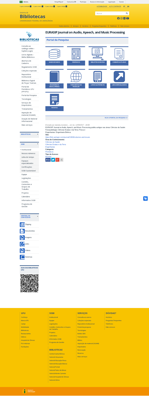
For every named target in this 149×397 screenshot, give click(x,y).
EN (128, 6)
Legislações (26, 178)
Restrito (48, 157)
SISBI (23, 144)
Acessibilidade (102, 6)
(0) (48, 160)
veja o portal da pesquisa (115, 118)
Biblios (80, 340)
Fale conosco (124, 26)
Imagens (28, 237)
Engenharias (50, 147)
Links (27, 244)
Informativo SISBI (29, 200)
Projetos (25, 193)
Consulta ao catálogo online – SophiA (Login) (28, 48)
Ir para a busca (49, 6)
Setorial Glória (54, 380)
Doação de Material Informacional (29, 120)
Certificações (27, 167)
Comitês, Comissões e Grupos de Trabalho (27, 185)
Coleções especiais (29, 70)
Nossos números (28, 153)
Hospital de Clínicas (28, 340)
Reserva (80, 353)
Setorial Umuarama (56, 357)
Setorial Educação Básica (58, 364)
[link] (29, 144)
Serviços (75, 26)
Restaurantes (26, 334)
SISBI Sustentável (29, 170)
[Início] (29, 37)
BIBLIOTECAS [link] (25, 134)
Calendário (26, 196)
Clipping (28, 224)
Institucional (26, 149)
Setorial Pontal (54, 367)
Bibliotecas (25, 330)
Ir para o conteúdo (25, 6)
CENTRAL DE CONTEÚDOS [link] (25, 216)
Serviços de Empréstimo (26, 104)
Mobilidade (25, 327)
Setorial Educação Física (57, 360)
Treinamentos (27, 109)
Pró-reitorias (25, 343)
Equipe (24, 174)
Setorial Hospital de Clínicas (59, 377)
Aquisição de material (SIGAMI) (29, 113)
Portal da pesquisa (84, 327)
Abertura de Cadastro (26, 62)
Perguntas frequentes (99, 26)
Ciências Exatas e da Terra (55, 144)
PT (124, 6)
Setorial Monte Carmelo (57, 373)
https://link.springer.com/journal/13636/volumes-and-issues (67, 137)
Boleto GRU (82, 334)
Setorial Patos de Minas (57, 370)
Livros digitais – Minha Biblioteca (28, 55)
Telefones (113, 26)
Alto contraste (115, 6)
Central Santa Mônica (56, 354)
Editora (23, 337)
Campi (23, 324)
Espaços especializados (27, 162)
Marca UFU (25, 320)
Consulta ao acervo (84, 317)
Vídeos (27, 250)
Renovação (82, 350)
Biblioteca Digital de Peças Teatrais (29, 81)
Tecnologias (26, 99)
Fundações (25, 347)
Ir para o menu (38, 6)
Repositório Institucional (26, 75)
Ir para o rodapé (62, 6)
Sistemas (28, 257)
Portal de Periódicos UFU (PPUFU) (28, 89)
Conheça (24, 317)
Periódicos (49, 152)
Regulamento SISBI (29, 67)
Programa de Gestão (27, 205)
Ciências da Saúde (52, 142)
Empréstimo (82, 347)
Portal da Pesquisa (29, 95)
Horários (85, 26)
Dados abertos (64, 26)
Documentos (30, 231)
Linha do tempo (28, 157)
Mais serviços (27, 125)
